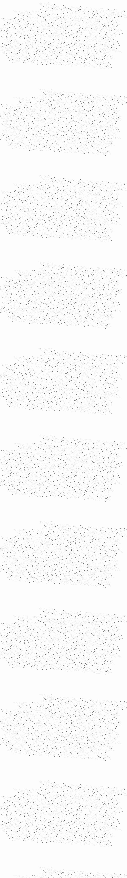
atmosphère (58, 114)
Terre (100, 117)
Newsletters (60, 20)
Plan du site (57, 184)
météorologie (50, 117)
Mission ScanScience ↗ (32, 71)
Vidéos (28, 40)
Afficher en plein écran (99, 98)
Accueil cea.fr (97, 20)
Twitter (95, 184)
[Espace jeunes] (40, 15)
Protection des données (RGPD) (43, 184)
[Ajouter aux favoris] (55, 45)
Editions (28, 44)
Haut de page (121, 749)
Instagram (97, 184)
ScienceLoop (31, 60)
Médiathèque (88, 20)
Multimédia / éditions (58, 22)
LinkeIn (101, 184)
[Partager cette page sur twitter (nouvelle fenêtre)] (57, 47)
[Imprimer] (47, 45)
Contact (80, 20)
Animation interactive (49, 33)
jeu (46, 119)
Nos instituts (66, 3)
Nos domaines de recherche (45, 3)
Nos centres (75, 3)
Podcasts (29, 52)
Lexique (82, 184)
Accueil (29, 29)
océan (67, 114)
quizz (51, 119)
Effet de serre (75, 33)
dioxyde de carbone (78, 114)
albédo (85, 117)
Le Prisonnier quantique (112, 20)
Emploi (82, 3)
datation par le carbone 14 (67, 117)
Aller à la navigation (90, 8)
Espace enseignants (70, 20)
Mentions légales (27, 184)
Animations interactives (30, 35)
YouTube (99, 184)
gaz (79, 117)
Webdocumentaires (33, 56)
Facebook (93, 184)
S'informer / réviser (43, 22)
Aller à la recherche (100, 8)
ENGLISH (102, 3)
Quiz (27, 48)
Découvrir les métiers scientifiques (79, 22)
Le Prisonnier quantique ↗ (31, 64)
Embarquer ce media (98, 100)
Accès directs (90, 3)
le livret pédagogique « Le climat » (77, 110)
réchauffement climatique (64, 119)
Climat (69, 33)
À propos (32, 3)
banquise (92, 117)
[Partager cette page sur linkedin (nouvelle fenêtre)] (83, 47)
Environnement (63, 33)
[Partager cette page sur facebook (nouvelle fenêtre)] (75, 45)
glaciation (91, 114)
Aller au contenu (80, 8)
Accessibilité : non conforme (70, 184)
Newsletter (88, 184)
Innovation (58, 3)
